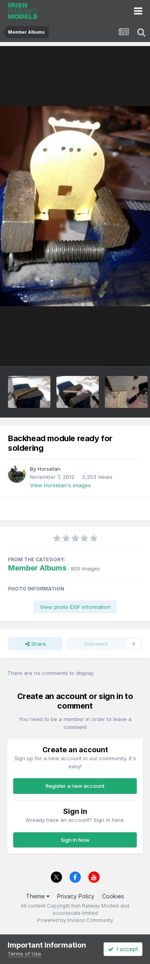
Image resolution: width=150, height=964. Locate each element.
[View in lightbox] (75, 206)
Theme (36, 896)
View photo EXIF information (75, 607)
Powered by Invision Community (75, 920)
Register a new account (75, 786)
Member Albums (37, 568)
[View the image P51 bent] (29, 392)
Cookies (113, 896)
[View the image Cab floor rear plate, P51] (126, 392)
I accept (126, 949)
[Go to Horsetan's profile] (17, 474)
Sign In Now (75, 840)
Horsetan (49, 469)
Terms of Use (24, 953)
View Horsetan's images (60, 485)
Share (38, 644)
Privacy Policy (75, 896)
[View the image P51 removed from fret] (77, 392)
